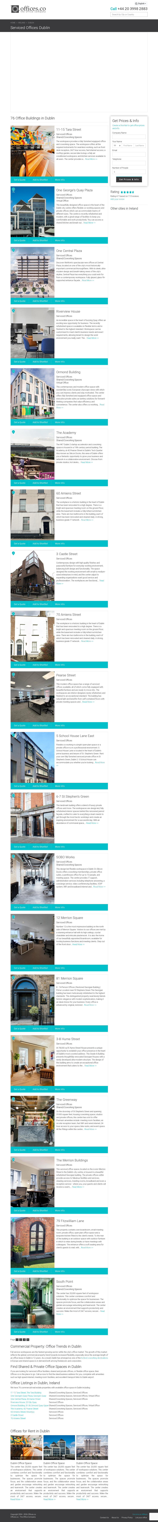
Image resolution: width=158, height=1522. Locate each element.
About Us (115, 1518)
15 (13, 977)
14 (13, 917)
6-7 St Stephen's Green (72, 796)
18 (13, 1159)
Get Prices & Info (129, 179)
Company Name (119, 133)
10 (13, 674)
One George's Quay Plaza (74, 190)
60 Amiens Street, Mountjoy (22, 1412)
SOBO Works (65, 857)
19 (13, 1220)
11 (13, 735)
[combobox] (141, 3)
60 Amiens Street (68, 493)
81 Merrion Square (69, 978)
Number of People (120, 168)
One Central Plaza (69, 251)
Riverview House (68, 311)
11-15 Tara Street (68, 130)
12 (13, 796)
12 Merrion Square (69, 918)
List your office (141, 1518)
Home (12, 23)
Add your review (117, 199)
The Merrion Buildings (72, 1160)
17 (13, 1099)
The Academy (66, 433)
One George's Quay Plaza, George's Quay (28, 1396)
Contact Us (104, 1518)
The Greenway (66, 1100)
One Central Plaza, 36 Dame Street (25, 1399)
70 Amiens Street (68, 615)
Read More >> (91, 159)
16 (13, 1038)
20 (13, 1281)
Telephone (116, 159)
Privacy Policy (127, 1518)
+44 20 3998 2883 (133, 9)
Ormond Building (68, 372)
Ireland (21, 23)
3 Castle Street (66, 554)
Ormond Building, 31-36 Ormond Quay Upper (30, 1405)
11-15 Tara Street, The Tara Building (26, 1392)
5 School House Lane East (75, 736)
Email (114, 150)
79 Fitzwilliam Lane (70, 1221)
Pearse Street (66, 675)
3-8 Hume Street (68, 1039)
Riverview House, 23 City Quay (24, 1402)
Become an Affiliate (140, 1514)
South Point (64, 1282)
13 (13, 856)
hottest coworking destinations (94, 1358)
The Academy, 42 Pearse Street (24, 1409)
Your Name (117, 141)
